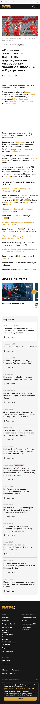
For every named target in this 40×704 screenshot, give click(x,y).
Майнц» (6, 167)
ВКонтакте (5, 670)
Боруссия (20, 142)
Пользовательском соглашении (14, 690)
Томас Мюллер (9, 104)
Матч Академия (7, 651)
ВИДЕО (24, 195)
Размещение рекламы (26, 628)
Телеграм (15, 670)
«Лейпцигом (15, 151)
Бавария (27, 92)
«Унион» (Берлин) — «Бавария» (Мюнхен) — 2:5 (16, 190)
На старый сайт (29, 1)
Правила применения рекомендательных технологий (9, 642)
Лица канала (6, 648)
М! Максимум (7, 664)
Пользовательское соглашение (10, 679)
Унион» (33, 94)
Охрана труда (7, 627)
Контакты (5, 621)
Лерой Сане (15, 101)
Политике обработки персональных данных (18, 688)
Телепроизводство (29, 618)
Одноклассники (8, 673)
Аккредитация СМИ (29, 624)
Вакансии (25, 621)
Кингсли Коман (27, 101)
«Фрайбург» (22, 156)
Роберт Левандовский (21, 99)
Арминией (23, 169)
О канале (5, 618)
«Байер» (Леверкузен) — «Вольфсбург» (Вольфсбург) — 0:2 (19, 250)
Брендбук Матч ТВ (8, 624)
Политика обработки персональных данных (7, 633)
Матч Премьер (7, 661)
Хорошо (20, 699)
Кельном (8, 137)
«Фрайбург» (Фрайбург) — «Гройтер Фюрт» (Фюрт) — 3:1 (18, 237)
